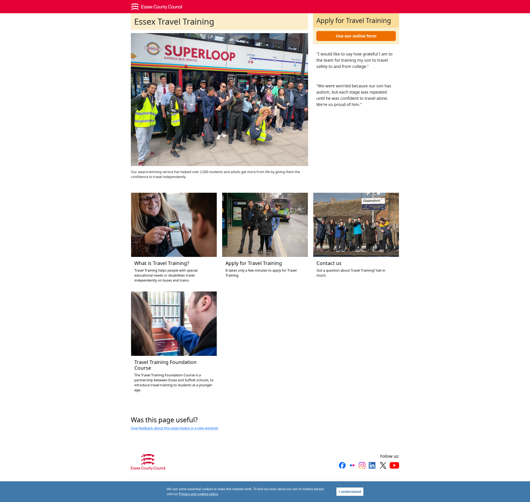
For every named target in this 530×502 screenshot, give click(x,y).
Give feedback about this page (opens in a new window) (174, 428)
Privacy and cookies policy (198, 494)
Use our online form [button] (356, 36)
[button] (342, 465)
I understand (350, 492)
